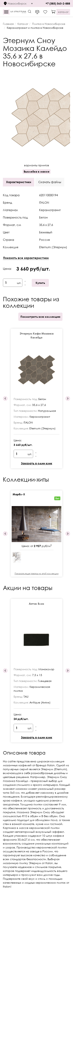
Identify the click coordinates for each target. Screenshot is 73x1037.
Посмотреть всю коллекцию (40, 316)
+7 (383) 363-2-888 (58, 3)
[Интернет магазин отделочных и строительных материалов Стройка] (18, 12)
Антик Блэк (36, 603)
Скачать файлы (49, 182)
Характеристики (18, 182)
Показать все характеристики (26, 258)
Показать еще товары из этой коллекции (37, 573)
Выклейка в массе (36, 171)
